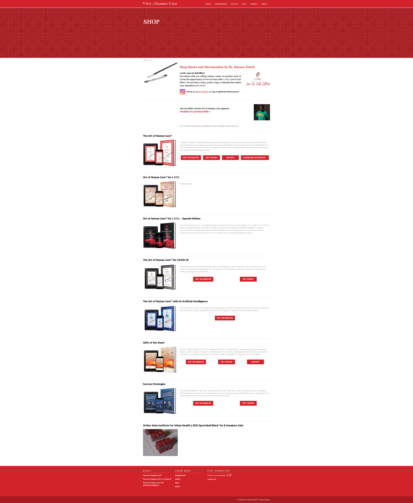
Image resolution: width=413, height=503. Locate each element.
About (264, 4)
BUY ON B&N (211, 157)
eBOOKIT (230, 157)
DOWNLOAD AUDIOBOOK (255, 157)
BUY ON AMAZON (191, 157)
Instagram (204, 92)
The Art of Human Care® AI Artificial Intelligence (153, 484)
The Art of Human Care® (152, 475)
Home (145, 60)
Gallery (234, 4)
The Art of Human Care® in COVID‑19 (157, 479)
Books (208, 4)
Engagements (221, 4)
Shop (244, 4)
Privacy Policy (265, 499)
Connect (254, 4)
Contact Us (211, 479)
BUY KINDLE (248, 279)
